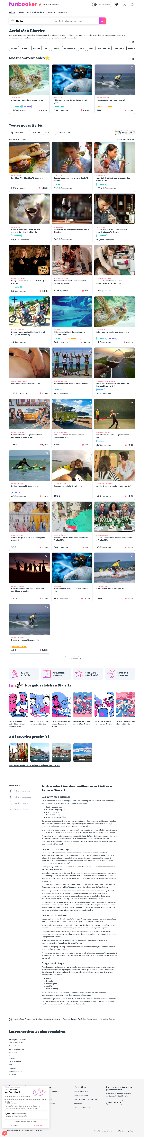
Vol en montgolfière (16, 1049)
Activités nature (21, 803)
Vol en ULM (13, 1052)
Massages (12, 1068)
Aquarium (12, 1074)
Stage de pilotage (21, 809)
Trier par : (123, 139)
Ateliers (12, 1058)
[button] (116, 4)
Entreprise (62, 12)
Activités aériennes (22, 791)
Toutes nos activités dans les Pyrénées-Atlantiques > (34, 765)
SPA (10, 1065)
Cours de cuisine (15, 1062)
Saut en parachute (16, 1043)
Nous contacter (115, 1102)
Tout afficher (72, 659)
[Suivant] (133, 42)
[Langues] (132, 4)
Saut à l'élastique (15, 1046)
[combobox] (34, 20)
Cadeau (20, 12)
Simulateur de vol (15, 1071)
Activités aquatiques (22, 797)
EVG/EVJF (51, 12)
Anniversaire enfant (35, 12)
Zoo (10, 1055)
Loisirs (12, 12)
